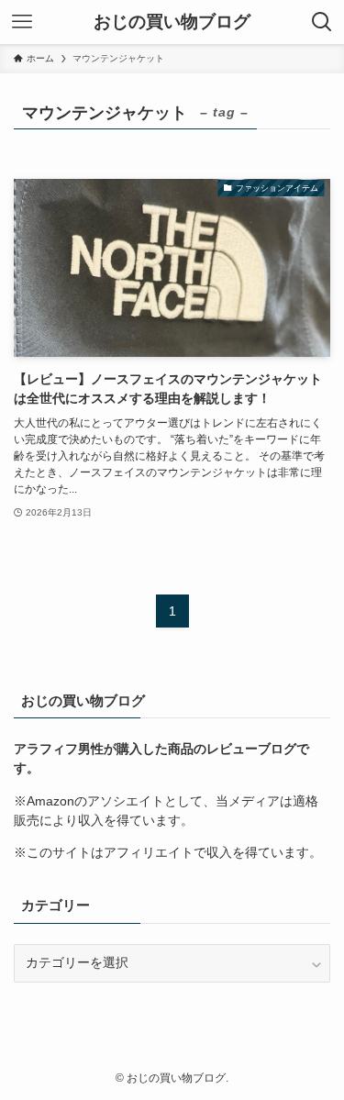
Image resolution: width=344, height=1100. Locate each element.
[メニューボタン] (22, 22)
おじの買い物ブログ (172, 22)
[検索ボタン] (322, 22)
